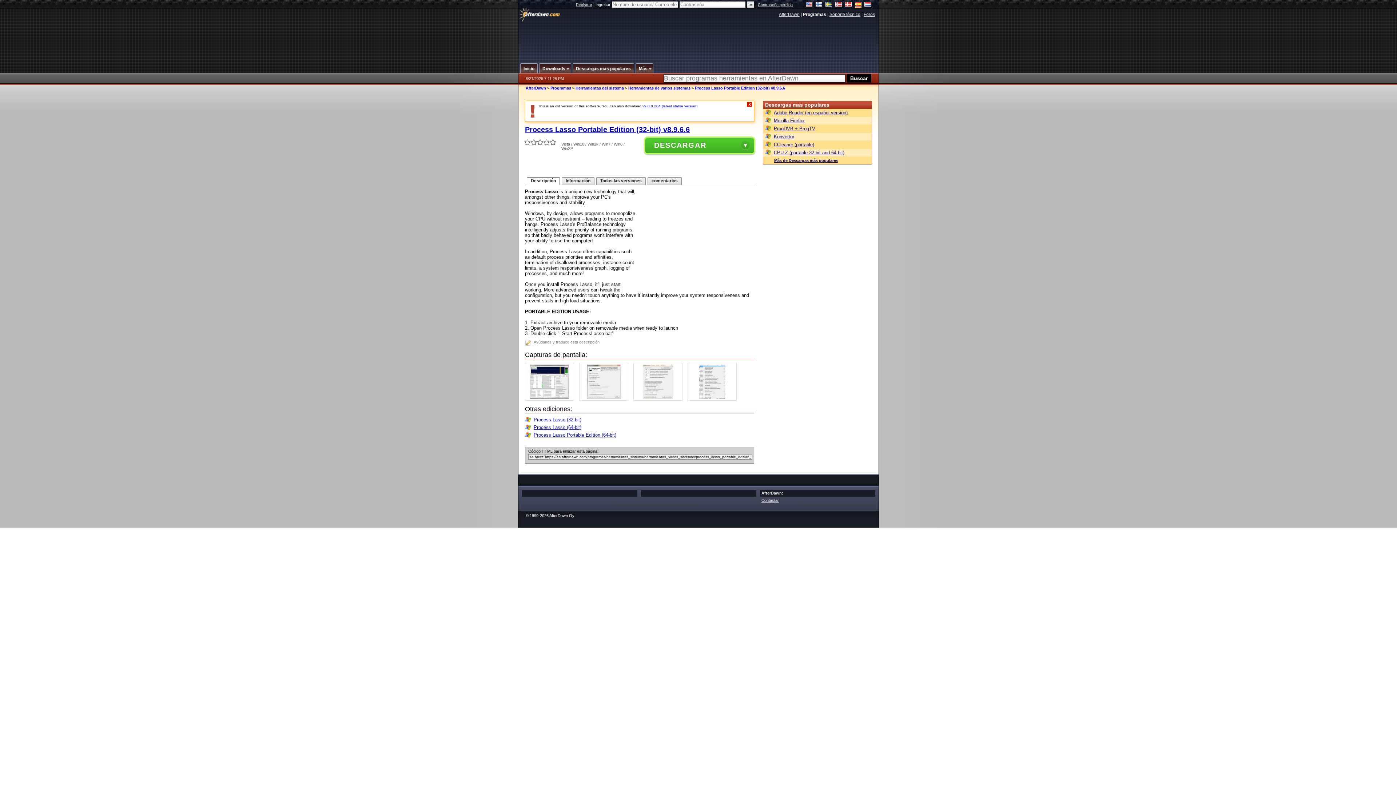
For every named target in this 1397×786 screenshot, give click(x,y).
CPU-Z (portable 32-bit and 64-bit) (809, 152)
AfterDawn (789, 14)
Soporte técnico (844, 14)
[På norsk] (838, 5)
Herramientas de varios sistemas (659, 88)
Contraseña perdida (775, 5)
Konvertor (784, 136)
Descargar (680, 145)
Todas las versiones (621, 180)
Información (578, 180)
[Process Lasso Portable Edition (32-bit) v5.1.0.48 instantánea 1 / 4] (551, 399)
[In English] (809, 5)
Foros (869, 14)
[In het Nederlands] (867, 5)
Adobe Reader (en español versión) (811, 112)
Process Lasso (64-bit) (557, 427)
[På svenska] (828, 5)
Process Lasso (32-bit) (557, 419)
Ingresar (604, 5)
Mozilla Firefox (789, 120)
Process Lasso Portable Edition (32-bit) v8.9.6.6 (740, 88)
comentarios (665, 180)
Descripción (543, 180)
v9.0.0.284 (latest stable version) (669, 106)
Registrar (584, 5)
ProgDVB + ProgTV (794, 128)
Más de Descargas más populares (806, 160)
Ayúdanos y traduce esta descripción (567, 342)
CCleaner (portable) (794, 144)
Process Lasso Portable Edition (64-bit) (575, 435)
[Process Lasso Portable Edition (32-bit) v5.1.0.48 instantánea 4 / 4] (714, 399)
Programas (560, 88)
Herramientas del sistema (600, 88)
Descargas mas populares (797, 105)
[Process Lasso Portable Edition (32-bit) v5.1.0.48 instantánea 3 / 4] (659, 399)
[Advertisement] (698, 37)
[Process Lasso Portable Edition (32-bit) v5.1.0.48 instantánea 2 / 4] (605, 399)
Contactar (770, 500)
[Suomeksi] (819, 5)
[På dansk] (848, 5)
